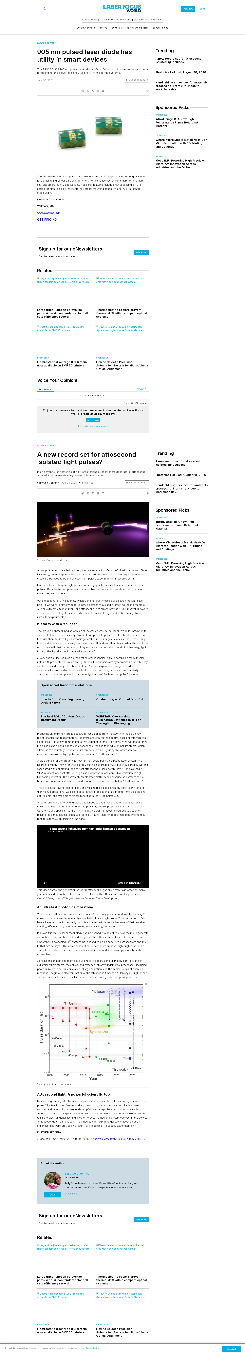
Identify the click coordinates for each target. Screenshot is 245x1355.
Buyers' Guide (160, 28)
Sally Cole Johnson (48, 482)
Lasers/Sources (86, 28)
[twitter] (92, 90)
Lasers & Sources (46, 43)
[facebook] (82, 90)
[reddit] (98, 90)
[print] (147, 90)
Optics (103, 28)
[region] (93, 396)
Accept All (231, 1349)
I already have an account (93, 426)
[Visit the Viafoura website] (141, 403)
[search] (45, 9)
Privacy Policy (92, 1348)
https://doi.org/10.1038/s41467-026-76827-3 (118, 1138)
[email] (103, 90)
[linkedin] (87, 90)
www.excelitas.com (49, 212)
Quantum (117, 28)
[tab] (45, 389)
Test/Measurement (137, 28)
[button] (39, 9)
